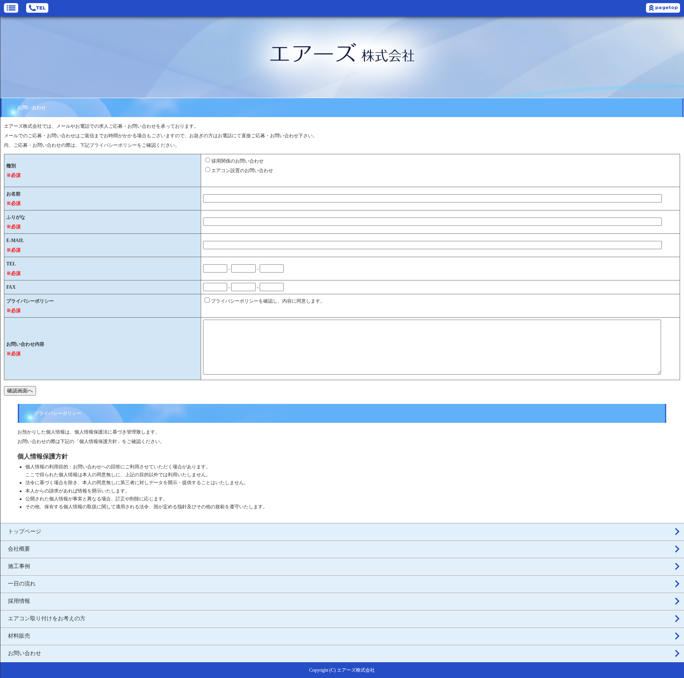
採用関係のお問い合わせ (237, 161)
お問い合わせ (24, 653)
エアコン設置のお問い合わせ (242, 170)
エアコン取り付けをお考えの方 (47, 618)
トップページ (24, 531)
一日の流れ (22, 584)
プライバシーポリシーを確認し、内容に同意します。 (268, 301)
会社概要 (19, 549)
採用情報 (19, 601)
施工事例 (19, 566)
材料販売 (19, 636)
